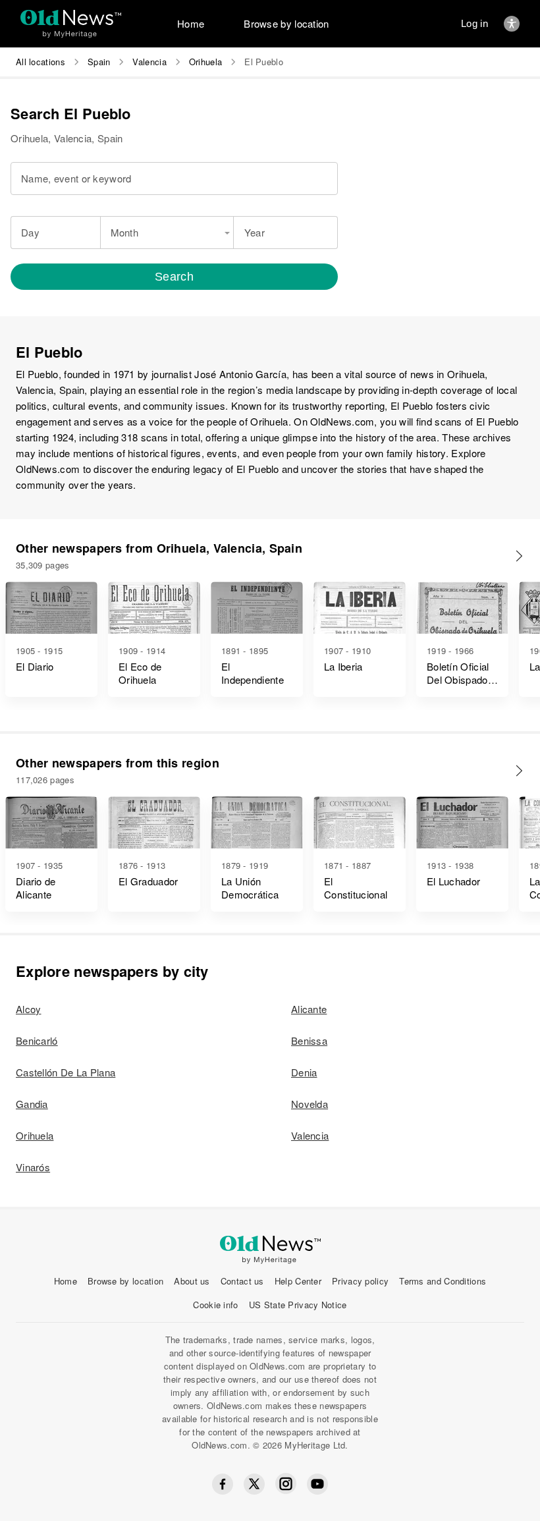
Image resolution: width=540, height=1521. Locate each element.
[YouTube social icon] (317, 1484)
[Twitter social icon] (254, 1484)
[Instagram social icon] (285, 1484)
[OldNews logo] (70, 17)
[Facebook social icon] (222, 1484)
